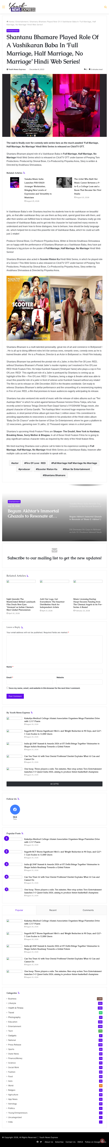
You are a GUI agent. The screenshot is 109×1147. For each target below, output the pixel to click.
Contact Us (71, 1142)
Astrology (12, 1104)
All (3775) (54, 784)
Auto (10, 1081)
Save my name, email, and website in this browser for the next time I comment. (44, 688)
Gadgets (12, 1035)
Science (12, 1063)
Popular (19, 910)
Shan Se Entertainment (77, 469)
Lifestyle (12, 1003)
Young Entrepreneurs (17, 1113)
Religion (11, 1090)
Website (60, 677)
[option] (54, 512)
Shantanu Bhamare (54, 475)
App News (12, 1099)
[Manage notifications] (102, 1140)
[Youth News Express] (22, 7)
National (12, 1040)
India (10, 1122)
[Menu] (3, 8)
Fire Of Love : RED (36, 463)
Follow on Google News (95, 1142)
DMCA (80, 1142)
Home (11, 21)
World (10, 1085)
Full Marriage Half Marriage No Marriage (75, 463)
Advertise (59, 1142)
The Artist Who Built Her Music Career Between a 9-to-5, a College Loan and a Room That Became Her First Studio (87, 186)
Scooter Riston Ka (47, 469)
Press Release (14, 1045)
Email (10, 677)
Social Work (13, 1067)
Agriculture (13, 1094)
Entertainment (22, 21)
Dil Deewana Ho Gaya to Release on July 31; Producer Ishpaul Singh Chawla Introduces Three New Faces (35, 513)
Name (10, 667)
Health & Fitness (15, 1008)
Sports (11, 1049)
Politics (11, 1108)
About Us (49, 1142)
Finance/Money (15, 1058)
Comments (88, 910)
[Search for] (105, 8)
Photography (14, 1017)
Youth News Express (17, 69)
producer (25, 469)
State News (13, 1054)
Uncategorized (15, 1117)
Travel (11, 1012)
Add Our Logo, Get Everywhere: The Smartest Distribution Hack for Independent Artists (52, 603)
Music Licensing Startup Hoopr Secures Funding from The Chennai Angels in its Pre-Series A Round (87, 603)
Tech (10, 1031)
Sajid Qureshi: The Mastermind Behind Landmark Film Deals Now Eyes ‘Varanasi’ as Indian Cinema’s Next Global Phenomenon (21, 604)
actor (16, 463)
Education (12, 1022)
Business (12, 999)
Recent (52, 910)
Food (10, 1076)
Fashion (11, 1072)
